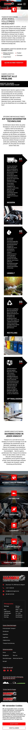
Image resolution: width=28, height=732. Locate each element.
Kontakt (5, 661)
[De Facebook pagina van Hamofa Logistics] (8, 670)
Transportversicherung (8, 643)
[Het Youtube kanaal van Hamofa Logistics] (4, 670)
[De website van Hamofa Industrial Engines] (14, 699)
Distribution (6, 631)
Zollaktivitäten (6, 640)
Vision (14, 652)
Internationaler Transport (9, 628)
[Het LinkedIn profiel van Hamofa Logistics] (11, 670)
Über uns (15, 655)
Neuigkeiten (6, 655)
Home (4, 652)
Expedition (5, 634)
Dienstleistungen (7, 658)
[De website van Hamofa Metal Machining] (14, 694)
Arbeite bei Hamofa (18, 658)
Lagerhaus (5, 637)
